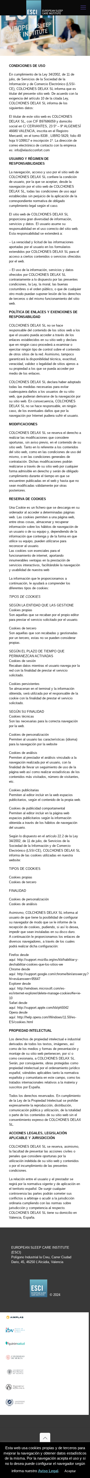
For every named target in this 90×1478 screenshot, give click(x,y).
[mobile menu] (83, 7)
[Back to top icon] (45, 1438)
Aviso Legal (48, 1471)
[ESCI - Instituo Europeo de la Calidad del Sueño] (45, 7)
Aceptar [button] (70, 1471)
